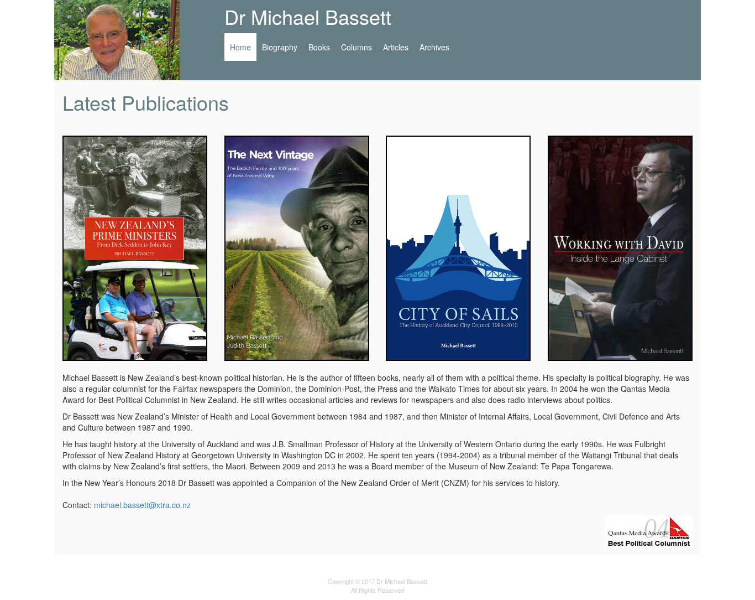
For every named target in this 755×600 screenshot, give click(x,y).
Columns (356, 47)
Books (319, 47)
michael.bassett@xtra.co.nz (142, 504)
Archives (434, 47)
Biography (279, 47)
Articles (395, 47)
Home (243, 47)
